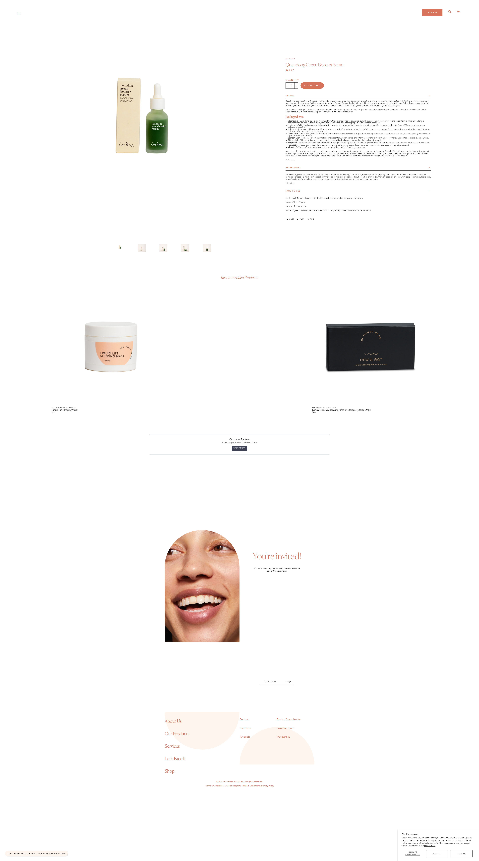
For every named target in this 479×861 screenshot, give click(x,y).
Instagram (283, 737)
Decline (461, 854)
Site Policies (230, 786)
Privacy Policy (430, 846)
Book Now (432, 12)
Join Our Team (285, 728)
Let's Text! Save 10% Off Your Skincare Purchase (36, 853)
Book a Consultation (289, 719)
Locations (245, 728)
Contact (245, 719)
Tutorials (245, 737)
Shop (170, 771)
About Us (173, 721)
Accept (437, 854)
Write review (239, 448)
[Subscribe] (288, 682)
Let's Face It (175, 758)
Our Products (177, 733)
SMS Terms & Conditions (248, 786)
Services (172, 746)
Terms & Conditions (214, 786)
